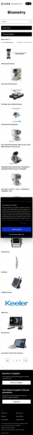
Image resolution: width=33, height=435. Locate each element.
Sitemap (3, 416)
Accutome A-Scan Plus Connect (12, 353)
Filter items (6, 28)
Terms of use (19, 413)
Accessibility (4, 419)
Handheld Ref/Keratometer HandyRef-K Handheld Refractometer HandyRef (15, 168)
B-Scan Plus (5, 333)
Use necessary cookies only (16, 234)
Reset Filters (5, 39)
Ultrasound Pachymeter (9, 124)
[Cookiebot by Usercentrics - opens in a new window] (24, 199)
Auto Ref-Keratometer (9, 84)
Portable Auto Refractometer (11, 104)
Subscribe (16, 401)
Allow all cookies (16, 229)
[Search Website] (27, 4)
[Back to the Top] (2, 410)
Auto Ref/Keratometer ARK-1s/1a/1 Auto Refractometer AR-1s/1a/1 (16, 146)
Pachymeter (5, 252)
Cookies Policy (20, 419)
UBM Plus (4, 312)
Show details (23, 223)
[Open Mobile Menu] (30, 3)
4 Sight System (6, 292)
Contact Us (4, 413)
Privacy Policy (19, 416)
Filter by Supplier (8, 34)
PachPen (4, 272)
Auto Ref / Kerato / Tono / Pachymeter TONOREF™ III (15, 190)
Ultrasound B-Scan (7, 64)
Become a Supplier (16, 382)
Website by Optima (5, 433)
